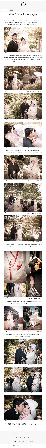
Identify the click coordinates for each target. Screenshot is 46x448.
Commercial (30, 433)
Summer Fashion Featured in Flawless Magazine (24, 424)
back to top (30, 441)
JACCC (13, 63)
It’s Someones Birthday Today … (16, 423)
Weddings (15, 433)
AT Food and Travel (18, 441)
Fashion (22, 433)
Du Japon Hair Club (17, 244)
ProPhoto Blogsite (28, 445)
